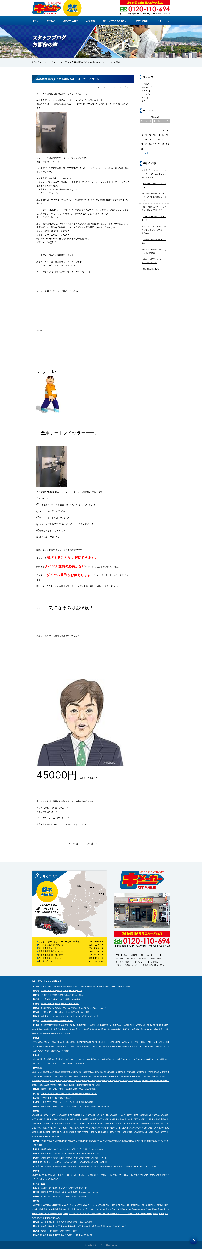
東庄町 (61, 1033)
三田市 (144, 1175)
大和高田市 (79, 1153)
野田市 (158, 1025)
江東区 (73, 1042)
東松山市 (35, 1059)
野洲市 (68, 1149)
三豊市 (51, 1192)
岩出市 (69, 1162)
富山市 (94, 1093)
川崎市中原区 (126, 1076)
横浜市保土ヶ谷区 (66, 1076)
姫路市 (35, 1175)
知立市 (45, 1128)
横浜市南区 (88, 1076)
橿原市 (99, 1153)
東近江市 (75, 1149)
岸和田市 (130, 1166)
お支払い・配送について (126, 965)
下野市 (97, 1016)
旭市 (56, 1033)
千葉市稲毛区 (93, 1025)
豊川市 (77, 1128)
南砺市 (88, 1093)
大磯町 (41, 1085)
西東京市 (66, 1046)
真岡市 (79, 1016)
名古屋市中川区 (103, 1115)
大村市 (57, 1222)
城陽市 (88, 1158)
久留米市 (73, 1209)
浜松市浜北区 (67, 1141)
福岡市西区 (78, 1205)
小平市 (104, 1046)
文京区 (83, 1042)
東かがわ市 (93, 1192)
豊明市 (95, 1128)
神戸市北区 (48, 1175)
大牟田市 (87, 1209)
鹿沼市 (67, 1016)
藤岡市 (70, 1020)
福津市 (41, 1213)
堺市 (124, 1166)
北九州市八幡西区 (114, 1205)
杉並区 (162, 1042)
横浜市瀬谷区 (136, 1072)
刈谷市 (89, 1128)
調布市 (45, 1046)
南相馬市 (56, 1008)
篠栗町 (143, 1213)
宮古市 (56, 995)
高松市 (77, 1192)
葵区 (126, 1141)
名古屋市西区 (155, 1115)
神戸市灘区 (58, 1175)
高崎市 (44, 1020)
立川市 (156, 1046)
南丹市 (50, 1158)
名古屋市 (35, 1115)
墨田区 (59, 1042)
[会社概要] (91, 20)
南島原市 (88, 1222)
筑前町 (155, 1213)
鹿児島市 (64, 1235)
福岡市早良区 (68, 1205)
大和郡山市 (57, 1153)
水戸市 (50, 1012)
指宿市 (89, 1235)
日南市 (74, 1231)
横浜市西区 (54, 1076)
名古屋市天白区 (80, 1123)
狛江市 (39, 1046)
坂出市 (71, 1192)
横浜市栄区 (126, 1072)
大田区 (156, 1042)
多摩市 (136, 1046)
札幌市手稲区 (126, 986)
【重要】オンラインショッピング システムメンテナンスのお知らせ (154, 173)
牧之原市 (156, 1141)
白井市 (114, 1029)
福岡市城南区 (100, 1205)
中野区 (131, 1042)
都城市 (68, 1231)
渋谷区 (137, 1042)
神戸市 (41, 1175)
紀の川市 (62, 1162)
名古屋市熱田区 (130, 1115)
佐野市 (73, 1016)
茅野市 (94, 1106)
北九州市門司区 (158, 1205)
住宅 (143, 98)
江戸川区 (66, 1042)
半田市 (157, 1128)
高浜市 (101, 1128)
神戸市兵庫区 (80, 1175)
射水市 (68, 1093)
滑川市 (56, 1093)
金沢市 (50, 1098)
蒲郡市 (71, 1128)
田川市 (47, 1213)
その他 (144, 91)
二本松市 (64, 1008)
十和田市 (72, 991)
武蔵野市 (58, 1046)
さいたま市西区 (144, 1059)
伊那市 (100, 1106)
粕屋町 (119, 1213)
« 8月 (145, 153)
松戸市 (146, 1025)
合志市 (100, 1226)
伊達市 (89, 986)
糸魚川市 (69, 1089)
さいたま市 (74, 1059)
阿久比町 (64, 1132)
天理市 (65, 1153)
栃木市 (91, 1016)
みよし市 (58, 1128)
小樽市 (64, 986)
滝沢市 (44, 995)
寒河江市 (50, 1003)
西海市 (51, 1222)
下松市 (85, 1188)
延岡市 (44, 1231)
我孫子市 (125, 1029)
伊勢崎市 (63, 1020)
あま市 (45, 1136)
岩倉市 (123, 1132)
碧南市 (107, 1128)
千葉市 (39, 1029)
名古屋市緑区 (45, 1123)
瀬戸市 (133, 1128)
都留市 (91, 1102)
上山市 (76, 1003)
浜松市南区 (107, 1141)
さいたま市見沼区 (102, 1059)
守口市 (149, 1166)
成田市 (143, 1029)
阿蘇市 (93, 1226)
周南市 (79, 1188)
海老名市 (91, 1081)
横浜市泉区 (82, 1072)
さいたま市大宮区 (130, 1059)
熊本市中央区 (65, 1226)
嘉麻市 (65, 1213)
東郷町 (45, 1132)
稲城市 (130, 1046)
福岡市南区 (46, 1205)
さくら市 (60, 1016)
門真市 (155, 1166)
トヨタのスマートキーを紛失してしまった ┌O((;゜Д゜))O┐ (154, 229)
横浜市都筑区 (159, 1072)
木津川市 (102, 1158)
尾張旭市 (116, 1132)
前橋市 (50, 1020)
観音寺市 (44, 1192)
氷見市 (44, 1093)
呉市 (43, 1183)
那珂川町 (106, 1213)
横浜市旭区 (49, 1072)
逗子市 (58, 1081)
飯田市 (106, 1106)
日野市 (162, 1046)
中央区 (84, 907)
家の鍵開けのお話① (152, 269)
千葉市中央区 (127, 1025)
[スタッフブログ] (161, 20)
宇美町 (125, 1213)
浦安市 (88, 1029)
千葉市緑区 (138, 1025)
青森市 (59, 991)
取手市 (74, 1012)
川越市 (67, 1059)
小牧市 (103, 1132)
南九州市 (82, 1235)
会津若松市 (73, 1008)
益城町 (106, 1226)
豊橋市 (83, 1128)
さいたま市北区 (116, 1059)
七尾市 (44, 1098)
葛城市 (93, 1153)
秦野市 (130, 1081)
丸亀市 (65, 1192)
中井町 (53, 1085)
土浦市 (44, 1012)
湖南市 (94, 1149)
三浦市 (64, 1081)
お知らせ (145, 87)
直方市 (166, 1209)
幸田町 (51, 1132)
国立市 (118, 1046)
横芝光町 (162, 1029)
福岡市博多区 (57, 1205)
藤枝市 (137, 1141)
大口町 (151, 1132)
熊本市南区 (85, 1226)
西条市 (68, 1196)
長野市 (50, 1106)
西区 (72, 906)
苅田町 (131, 1213)
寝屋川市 (50, 1166)
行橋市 (142, 1209)
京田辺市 (95, 1158)
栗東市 (88, 1149)
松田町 (65, 1085)
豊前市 (99, 1213)
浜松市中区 (97, 1141)
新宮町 (37, 1218)
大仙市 (62, 999)
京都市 (44, 1158)
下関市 (50, 1188)
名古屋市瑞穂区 (130, 1123)
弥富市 (39, 1136)
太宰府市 (135, 1209)
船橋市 (44, 1025)
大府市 (145, 1128)
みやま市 (72, 1213)
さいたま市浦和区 (51, 1063)
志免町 (113, 1213)
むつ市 (44, 991)
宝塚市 (156, 1175)
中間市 (59, 1213)
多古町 (39, 1033)
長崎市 (82, 1222)
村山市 (44, 1003)
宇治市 (76, 1158)
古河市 (56, 1012)
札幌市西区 (115, 986)
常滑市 (163, 1128)
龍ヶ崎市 (81, 1012)
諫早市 (64, 1222)
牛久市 (68, 1012)
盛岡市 (50, 995)
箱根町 (83, 1085)
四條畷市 (64, 1166)
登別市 (102, 986)
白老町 (96, 986)
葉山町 (160, 1081)
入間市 (49, 1059)
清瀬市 (73, 1046)
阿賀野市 (93, 1089)
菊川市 (163, 1141)
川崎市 (96, 1076)
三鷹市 (51, 1046)
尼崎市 (43, 1179)
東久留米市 (80, 1046)
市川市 (50, 1025)
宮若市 (93, 1213)
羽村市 (47, 1051)
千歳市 (76, 986)
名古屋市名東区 (95, 1119)
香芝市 (71, 1153)
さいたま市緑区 (157, 1059)
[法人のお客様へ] (71, 20)
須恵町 (161, 1213)
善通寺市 (58, 1192)
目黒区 (143, 1042)
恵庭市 (70, 986)
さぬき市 (84, 1192)
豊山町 (145, 1132)
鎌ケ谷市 (107, 1029)
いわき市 (102, 1008)
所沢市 (55, 1059)
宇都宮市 (44, 1016)
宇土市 (112, 1226)
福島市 (50, 1008)
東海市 (139, 1128)
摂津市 (143, 1166)
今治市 (62, 1196)
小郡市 (154, 1209)
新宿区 (101, 1042)
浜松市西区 (87, 1141)
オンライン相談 (122, 962)
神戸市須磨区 (103, 1175)
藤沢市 (116, 1081)
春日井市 (90, 1132)
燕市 (87, 1089)
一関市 (80, 995)
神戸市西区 (125, 1175)
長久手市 (126, 1128)
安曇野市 (75, 1106)
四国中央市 (83, 1196)
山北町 (71, 1085)
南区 (79, 925)
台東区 (53, 1042)
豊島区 (95, 1042)
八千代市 (81, 1029)
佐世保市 (44, 1222)
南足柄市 (153, 1081)
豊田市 (113, 1128)
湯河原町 (96, 1085)
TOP (118, 955)
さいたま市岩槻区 (87, 1059)
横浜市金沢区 (93, 1072)
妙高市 (76, 1089)
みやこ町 (44, 1218)
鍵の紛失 (119, 958)
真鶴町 (89, 1085)
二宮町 (47, 1085)
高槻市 (57, 1166)
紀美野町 (84, 1162)
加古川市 (50, 1179)
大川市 (79, 1213)
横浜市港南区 (104, 1072)
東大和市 (149, 1046)
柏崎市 (56, 1089)
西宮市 (162, 1175)
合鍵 (125, 955)
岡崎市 (39, 1128)
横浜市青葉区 (60, 1072)
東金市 (164, 1025)
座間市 (98, 1081)
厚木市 (78, 1081)
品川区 (150, 1042)
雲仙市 (70, 1222)
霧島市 (51, 1235)
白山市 (68, 1098)
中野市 (44, 1106)
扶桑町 (157, 1132)
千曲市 (62, 1106)
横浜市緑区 (78, 1076)
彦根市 (50, 1149)
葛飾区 (41, 1042)
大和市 (84, 1081)
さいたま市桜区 (65, 1063)
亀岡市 (56, 1158)
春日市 (94, 1209)
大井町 (59, 1085)
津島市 (163, 1132)
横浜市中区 (44, 1076)
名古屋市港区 (121, 1119)
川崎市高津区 (137, 1076)
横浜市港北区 (115, 1072)
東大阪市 (90, 1166)
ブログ (127, 87)
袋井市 (39, 1145)
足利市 (85, 1016)
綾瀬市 (104, 1081)
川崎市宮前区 (148, 1076)
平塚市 (110, 1081)
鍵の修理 (131, 958)
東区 (96, 903)
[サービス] (51, 20)
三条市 (82, 1089)
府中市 (124, 1046)
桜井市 (87, 1153)
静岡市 (114, 1141)
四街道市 (70, 1025)
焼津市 (149, 1141)
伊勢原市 (137, 1081)
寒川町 (35, 1085)
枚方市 (44, 1166)
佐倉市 (64, 1025)
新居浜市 (75, 1196)
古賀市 (160, 1209)
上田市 (68, 1106)
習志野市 (56, 1025)
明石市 (57, 1179)
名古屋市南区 (155, 1123)
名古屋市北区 (57, 1123)
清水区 (121, 1141)
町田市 (142, 1046)
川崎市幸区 (115, 1076)
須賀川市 (88, 1008)
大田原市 (52, 1016)
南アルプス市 (64, 1102)
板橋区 (89, 1042)
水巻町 (149, 1213)
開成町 (77, 1085)
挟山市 (61, 1059)
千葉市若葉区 (116, 1025)
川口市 (42, 1059)
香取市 (51, 1033)
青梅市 (67, 1051)
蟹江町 (57, 1136)
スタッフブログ (139, 962)
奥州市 (74, 995)
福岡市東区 (36, 1205)
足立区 (35, 1042)
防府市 (73, 1188)
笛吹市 (73, 1102)
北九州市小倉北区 (144, 1205)
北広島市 (56, 986)
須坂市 (56, 1106)
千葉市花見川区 (81, 1025)
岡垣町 (137, 1213)
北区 (79, 886)
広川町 (51, 1218)
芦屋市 (37, 1179)
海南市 (91, 1162)
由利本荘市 (75, 999)
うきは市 (86, 1213)
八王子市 (60, 1051)
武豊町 (71, 1132)
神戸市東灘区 (135, 1175)
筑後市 (53, 1213)
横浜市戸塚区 (148, 1072)
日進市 (119, 1128)
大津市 (56, 1149)
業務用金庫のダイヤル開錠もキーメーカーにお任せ (68, 79)
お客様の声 (146, 84)
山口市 (44, 1188)
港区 (120, 1042)
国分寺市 (111, 1046)
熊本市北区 (45, 1226)
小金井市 (89, 1046)
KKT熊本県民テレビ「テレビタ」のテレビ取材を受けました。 (154, 196)
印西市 (132, 1029)
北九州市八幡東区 (49, 1209)
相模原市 (71, 1081)
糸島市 (108, 1209)
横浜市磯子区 (72, 1072)
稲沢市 (109, 1132)
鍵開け (134, 955)
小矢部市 (75, 1093)
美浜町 (77, 1132)
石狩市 (50, 986)
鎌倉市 (52, 1081)
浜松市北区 (57, 1141)
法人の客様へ (156, 958)
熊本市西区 (55, 1226)
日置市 (57, 1235)
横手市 (68, 999)
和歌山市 (76, 1162)
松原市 (103, 1166)
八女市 (148, 1209)
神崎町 (45, 1033)
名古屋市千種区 (43, 1119)
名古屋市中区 (53, 1115)
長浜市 (44, 1149)
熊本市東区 (76, 1226)
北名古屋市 (137, 1132)
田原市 (39, 1132)
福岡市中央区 (89, 1205)
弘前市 (65, 991)
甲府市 (56, 1102)
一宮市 (83, 1132)
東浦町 (57, 1132)
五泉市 (62, 1089)
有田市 (97, 1162)
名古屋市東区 (106, 1123)
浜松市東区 (78, 1141)
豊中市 (83, 1166)
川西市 (150, 1175)
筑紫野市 (101, 1209)
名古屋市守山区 (145, 1119)
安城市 (51, 1128)
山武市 (155, 1029)
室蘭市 (108, 986)
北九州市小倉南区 (129, 1205)
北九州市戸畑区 (63, 1209)
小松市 (56, 1098)
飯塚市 (80, 1209)
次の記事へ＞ (91, 843)
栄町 (138, 1029)
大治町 (51, 1136)
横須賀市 (45, 1081)
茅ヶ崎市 (123, 1081)
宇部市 (67, 1188)
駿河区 (131, 1141)
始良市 (45, 1235)
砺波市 (82, 1093)
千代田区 (108, 1042)
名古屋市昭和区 (77, 1115)
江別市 (44, 986)
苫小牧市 (82, 986)
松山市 (56, 1196)
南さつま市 (73, 1235)
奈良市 (44, 1153)
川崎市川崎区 (105, 1076)
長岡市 (44, 1089)
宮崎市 (62, 1231)
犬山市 (97, 1132)
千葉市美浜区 (105, 1025)
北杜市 (44, 1102)
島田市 (143, 1141)
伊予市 (44, 1196)
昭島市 (41, 1051)
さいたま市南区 (78, 1063)
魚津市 (62, 1093)
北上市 (68, 995)
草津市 (82, 1149)
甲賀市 (100, 1149)
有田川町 (103, 1162)
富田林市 (118, 1166)
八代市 (124, 1226)
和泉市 (137, 1166)
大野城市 (121, 1209)
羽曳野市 (110, 1166)
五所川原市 (51, 991)
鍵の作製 (143, 958)
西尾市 (65, 1128)
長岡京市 (69, 1158)
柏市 (120, 1029)
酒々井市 (61, 1029)
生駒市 (50, 1153)
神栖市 (88, 1012)
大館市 (44, 999)
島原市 (76, 1222)
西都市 (56, 1231)
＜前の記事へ (74, 843)
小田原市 (145, 1081)
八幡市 (82, 1158)
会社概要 (154, 962)
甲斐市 (50, 1102)
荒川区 (47, 1042)
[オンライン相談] (141, 20)
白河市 (95, 1008)
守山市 (62, 1149)
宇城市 (118, 1226)
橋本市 (45, 1162)
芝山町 (149, 1029)
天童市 (64, 1003)
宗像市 (114, 1209)
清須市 (129, 1132)
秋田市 (56, 999)
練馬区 (125, 1042)
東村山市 (97, 1046)
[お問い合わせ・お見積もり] (115, 20)
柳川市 (128, 1209)
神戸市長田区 (91, 1175)
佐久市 (82, 1106)
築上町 (57, 1218)
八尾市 (97, 1166)
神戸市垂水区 (114, 1175)
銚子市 (67, 1033)
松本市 (88, 1106)
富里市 (68, 1029)
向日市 (62, 1158)
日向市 (50, 1231)
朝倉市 (35, 1213)
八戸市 (79, 991)
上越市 (50, 1089)
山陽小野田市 (58, 1188)
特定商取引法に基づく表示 (152, 965)
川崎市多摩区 (160, 1076)
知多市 (151, 1128)
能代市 (50, 999)
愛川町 (166, 1081)
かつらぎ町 (53, 1162)
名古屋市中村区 (69, 1119)
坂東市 (62, 1012)
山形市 (70, 1003)
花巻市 (62, 995)
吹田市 (71, 1166)
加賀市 (62, 1098)
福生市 (53, 1051)
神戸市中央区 (69, 1175)
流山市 (152, 1025)
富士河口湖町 (82, 1102)
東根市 (57, 1003)
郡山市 (81, 1008)
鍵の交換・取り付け (149, 955)
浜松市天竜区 (46, 1141)
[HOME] (37, 20)
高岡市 (50, 1093)
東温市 (50, 1196)
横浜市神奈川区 (38, 1072)
